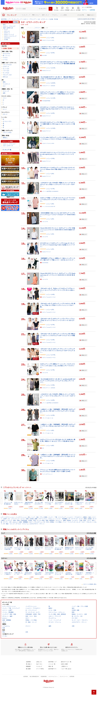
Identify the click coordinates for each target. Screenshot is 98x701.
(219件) (61, 508)
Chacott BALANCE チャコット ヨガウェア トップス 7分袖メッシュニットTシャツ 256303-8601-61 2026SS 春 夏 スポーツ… (57, 229)
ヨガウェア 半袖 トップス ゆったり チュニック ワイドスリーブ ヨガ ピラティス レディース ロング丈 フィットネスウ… (57, 199)
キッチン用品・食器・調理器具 (45, 520)
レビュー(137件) (50, 355)
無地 (4, 82)
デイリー (37, 27)
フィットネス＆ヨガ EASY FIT (48, 206)
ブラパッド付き (7, 132)
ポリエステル (6, 53)
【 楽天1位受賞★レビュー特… (49, 573)
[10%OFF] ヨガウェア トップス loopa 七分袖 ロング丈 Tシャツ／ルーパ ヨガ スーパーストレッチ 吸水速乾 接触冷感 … (57, 63)
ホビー (31, 522)
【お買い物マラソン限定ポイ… (8, 573)
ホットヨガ (6, 68)
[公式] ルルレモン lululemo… (18, 503)
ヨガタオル (7, 38)
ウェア (6, 29)
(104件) (40, 553)
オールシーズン (7, 121)
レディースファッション (7, 517)
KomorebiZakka (45, 262)
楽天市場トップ (5, 19)
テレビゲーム (38, 522)
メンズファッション (21, 517)
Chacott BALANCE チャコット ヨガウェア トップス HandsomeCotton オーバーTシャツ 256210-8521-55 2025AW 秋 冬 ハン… (57, 275)
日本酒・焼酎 (33, 518)
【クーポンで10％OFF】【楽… (69, 503)
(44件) (50, 578)
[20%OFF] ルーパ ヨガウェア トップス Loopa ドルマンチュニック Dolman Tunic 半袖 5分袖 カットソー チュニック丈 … (57, 169)
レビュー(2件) (50, 173)
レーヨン (5, 59)
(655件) (50, 553)
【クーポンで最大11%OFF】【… (39, 503)
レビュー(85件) (50, 52)
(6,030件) (81, 553)
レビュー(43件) (50, 113)
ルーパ (5, 109)
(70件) (10, 508)
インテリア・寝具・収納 (12, 520)
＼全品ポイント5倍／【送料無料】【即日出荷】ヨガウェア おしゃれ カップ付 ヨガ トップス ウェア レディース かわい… (57, 410)
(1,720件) (41, 508)
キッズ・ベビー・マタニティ (85, 522)
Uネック (5, 114)
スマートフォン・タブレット (47, 518)
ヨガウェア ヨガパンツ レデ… (49, 548)
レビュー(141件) (50, 68)
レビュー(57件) (50, 188)
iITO (43, 448)
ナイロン (5, 57)
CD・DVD (46, 522)
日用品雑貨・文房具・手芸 (28, 520)
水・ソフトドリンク (13, 518)
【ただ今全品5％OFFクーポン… (59, 503)
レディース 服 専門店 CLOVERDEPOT (50, 191)
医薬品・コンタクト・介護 (74, 520)
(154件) (10, 578)
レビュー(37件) (50, 370)
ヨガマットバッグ (9, 34)
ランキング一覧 (7, 149)
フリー (5, 98)
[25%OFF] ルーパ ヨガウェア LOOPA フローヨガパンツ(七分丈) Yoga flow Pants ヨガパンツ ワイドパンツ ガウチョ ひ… (57, 108)
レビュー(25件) (50, 415)
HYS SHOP (44, 55)
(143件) (20, 553)
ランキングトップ (26, 14)
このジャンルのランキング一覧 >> (86, 19)
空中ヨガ (5, 77)
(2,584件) (10, 553)
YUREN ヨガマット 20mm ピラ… (79, 503)
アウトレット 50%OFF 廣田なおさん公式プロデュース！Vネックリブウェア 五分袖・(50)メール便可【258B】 (57, 470)
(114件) (61, 578)
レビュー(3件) (50, 37)
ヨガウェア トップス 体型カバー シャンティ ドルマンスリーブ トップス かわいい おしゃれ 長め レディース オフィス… (57, 365)
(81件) (20, 578)
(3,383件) (71, 553)
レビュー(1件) (50, 234)
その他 (6, 39)
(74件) (81, 578)
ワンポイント (6, 84)
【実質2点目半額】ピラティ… (28, 573)
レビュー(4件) (50, 430)
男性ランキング (36, 14)
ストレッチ (6, 91)
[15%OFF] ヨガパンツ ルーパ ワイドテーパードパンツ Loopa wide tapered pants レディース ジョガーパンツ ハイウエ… (57, 154)
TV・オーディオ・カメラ (76, 518)
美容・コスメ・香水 (88, 520)
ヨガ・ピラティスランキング (33, 22)
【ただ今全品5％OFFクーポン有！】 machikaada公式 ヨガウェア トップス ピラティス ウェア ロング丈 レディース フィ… (57, 380)
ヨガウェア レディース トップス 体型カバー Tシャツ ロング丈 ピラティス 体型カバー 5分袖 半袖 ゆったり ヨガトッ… (57, 93)
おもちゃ (15, 522)
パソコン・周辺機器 (61, 518)
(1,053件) (31, 553)
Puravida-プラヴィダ (46, 70)
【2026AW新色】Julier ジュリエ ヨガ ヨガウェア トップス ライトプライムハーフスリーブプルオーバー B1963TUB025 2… (58, 214)
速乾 (4, 93)
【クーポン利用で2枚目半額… (8, 548)
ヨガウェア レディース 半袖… (49, 503)
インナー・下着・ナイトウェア (57, 517)
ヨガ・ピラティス (42, 19)
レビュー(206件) (50, 83)
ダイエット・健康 (61, 520)
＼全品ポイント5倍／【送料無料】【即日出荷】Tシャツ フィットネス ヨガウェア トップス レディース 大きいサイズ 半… (57, 456)
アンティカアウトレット (47, 474)
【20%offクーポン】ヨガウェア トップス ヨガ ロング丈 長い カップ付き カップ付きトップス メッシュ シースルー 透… (57, 305)
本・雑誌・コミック (9, 523)
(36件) (81, 508)
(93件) (71, 578)
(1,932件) (92, 553)
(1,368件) (71, 508)
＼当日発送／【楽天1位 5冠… (69, 573)
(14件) (91, 508)
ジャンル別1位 (63, 14)
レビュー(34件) (50, 294)
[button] (62, 9)
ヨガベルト (7, 31)
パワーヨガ (6, 70)
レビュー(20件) (50, 400)
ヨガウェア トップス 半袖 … (28, 548)
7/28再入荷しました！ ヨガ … (18, 573)
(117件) (40, 578)
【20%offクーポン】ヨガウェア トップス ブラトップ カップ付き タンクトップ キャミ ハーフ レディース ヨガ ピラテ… (57, 320)
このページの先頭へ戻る (89, 584)
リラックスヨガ (7, 64)
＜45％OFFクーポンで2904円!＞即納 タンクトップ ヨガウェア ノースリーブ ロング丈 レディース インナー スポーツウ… (57, 395)
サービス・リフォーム (22, 523)
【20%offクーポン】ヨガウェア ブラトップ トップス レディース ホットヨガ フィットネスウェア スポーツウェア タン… (57, 350)
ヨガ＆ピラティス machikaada (48, 85)
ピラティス (6, 66)
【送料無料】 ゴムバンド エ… (89, 573)
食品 (90, 517)
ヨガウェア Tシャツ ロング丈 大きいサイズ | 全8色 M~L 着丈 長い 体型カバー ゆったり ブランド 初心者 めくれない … (57, 441)
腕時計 (85, 517)
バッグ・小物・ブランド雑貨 (39, 517)
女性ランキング (45, 14)
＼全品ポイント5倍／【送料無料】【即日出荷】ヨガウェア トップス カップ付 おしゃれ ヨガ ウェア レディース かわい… (57, 426)
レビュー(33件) (50, 339)
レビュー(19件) (50, 460)
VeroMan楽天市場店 (46, 100)
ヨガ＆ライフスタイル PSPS (48, 40)
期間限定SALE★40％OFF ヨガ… (69, 548)
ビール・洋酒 (24, 518)
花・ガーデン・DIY (6, 522)
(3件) (91, 578)
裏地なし (5, 137)
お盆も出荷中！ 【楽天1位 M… (39, 573)
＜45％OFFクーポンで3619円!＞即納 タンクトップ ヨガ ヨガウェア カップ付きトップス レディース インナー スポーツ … (57, 184)
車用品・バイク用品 (55, 522)
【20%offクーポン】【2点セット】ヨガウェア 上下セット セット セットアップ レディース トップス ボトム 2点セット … (57, 290)
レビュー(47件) (50, 324)
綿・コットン (6, 55)
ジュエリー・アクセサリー (74, 517)
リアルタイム (54, 14)
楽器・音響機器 (23, 522)
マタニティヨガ (7, 75)
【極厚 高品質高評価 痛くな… (28, 503)
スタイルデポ (45, 221)
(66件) (61, 553)
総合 (4, 24)
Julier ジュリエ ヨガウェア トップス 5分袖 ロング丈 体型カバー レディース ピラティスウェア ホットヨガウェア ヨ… (57, 33)
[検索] (50, 9)
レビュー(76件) (50, 158)
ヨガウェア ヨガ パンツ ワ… (39, 548)
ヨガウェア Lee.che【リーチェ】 (49, 297)
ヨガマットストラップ (10, 36)
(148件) (50, 508)
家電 (85, 518)
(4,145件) (31, 508)
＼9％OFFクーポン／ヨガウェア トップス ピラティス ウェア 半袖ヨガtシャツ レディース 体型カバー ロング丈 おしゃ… (57, 48)
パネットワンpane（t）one (47, 417)
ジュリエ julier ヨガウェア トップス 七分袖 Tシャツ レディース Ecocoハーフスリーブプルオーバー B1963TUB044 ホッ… (57, 139)
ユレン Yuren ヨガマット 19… (89, 503)
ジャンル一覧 (80, 14)
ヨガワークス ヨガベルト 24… (59, 573)
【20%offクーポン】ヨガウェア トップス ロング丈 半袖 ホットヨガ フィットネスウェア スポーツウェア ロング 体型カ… (57, 335)
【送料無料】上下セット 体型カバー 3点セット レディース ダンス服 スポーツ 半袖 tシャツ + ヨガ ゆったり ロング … (57, 259)
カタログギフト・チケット (37, 523)
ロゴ (4, 86)
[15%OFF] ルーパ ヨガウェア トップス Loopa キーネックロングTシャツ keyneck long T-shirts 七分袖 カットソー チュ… (57, 244)
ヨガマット (7, 33)
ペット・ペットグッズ (69, 522)
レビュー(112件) (50, 98)
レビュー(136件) (50, 128)
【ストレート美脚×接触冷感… (8, 503)
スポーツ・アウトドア (29, 19)
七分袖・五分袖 (53, 19)
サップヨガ (6, 73)
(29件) (30, 578)
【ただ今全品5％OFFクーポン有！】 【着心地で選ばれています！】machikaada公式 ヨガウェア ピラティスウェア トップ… (57, 78)
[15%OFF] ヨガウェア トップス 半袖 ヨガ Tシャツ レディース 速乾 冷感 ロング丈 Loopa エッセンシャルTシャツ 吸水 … (57, 124)
